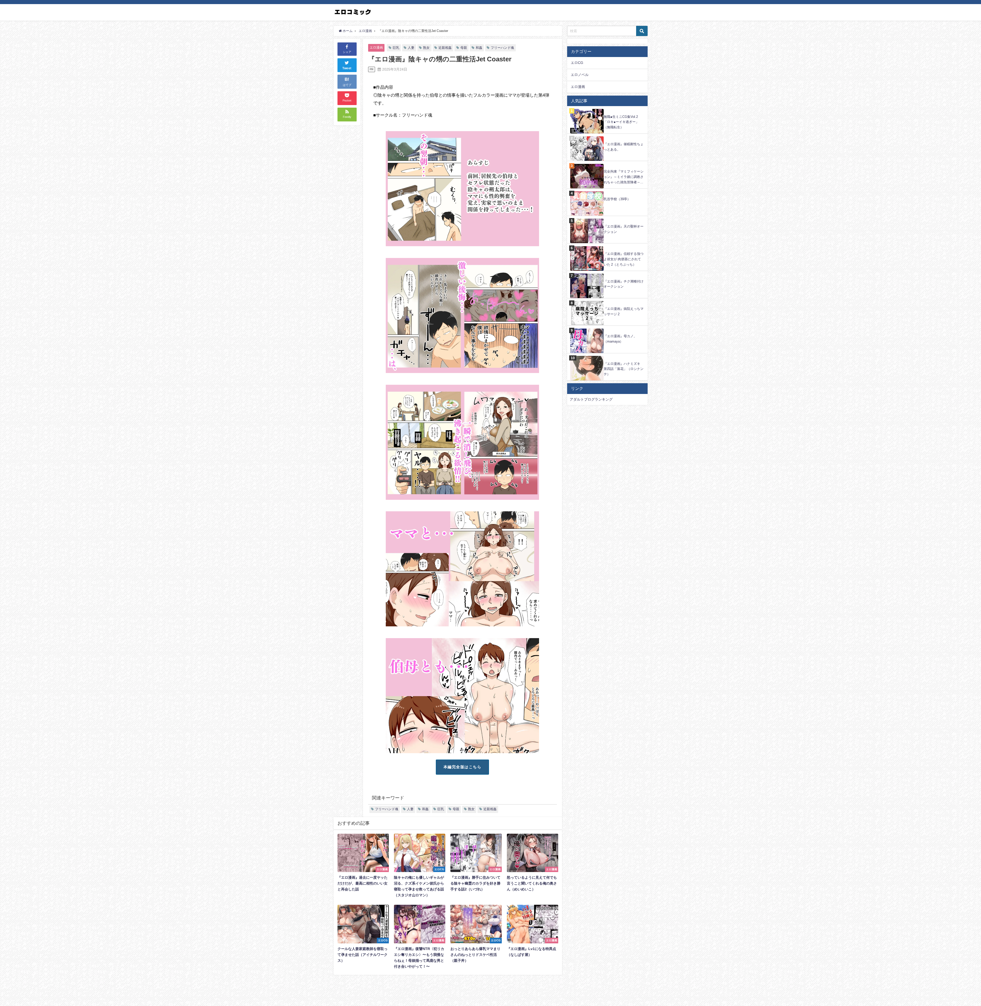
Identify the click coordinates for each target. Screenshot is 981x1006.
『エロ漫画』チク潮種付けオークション (624, 284)
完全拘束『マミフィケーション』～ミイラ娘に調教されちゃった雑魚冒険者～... (624, 177)
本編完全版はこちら (462, 767)
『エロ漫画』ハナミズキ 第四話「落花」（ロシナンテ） (624, 369)
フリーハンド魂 (502, 47)
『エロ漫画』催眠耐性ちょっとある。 (624, 146)
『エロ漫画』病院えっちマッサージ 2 (624, 311)
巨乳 (396, 47)
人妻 (411, 47)
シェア (347, 51)
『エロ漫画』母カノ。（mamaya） (620, 338)
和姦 (479, 47)
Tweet (347, 68)
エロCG (577, 62)
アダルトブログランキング (591, 399)
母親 (463, 47)
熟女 (426, 47)
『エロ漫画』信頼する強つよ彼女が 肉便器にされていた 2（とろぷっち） (624, 259)
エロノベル (580, 74)
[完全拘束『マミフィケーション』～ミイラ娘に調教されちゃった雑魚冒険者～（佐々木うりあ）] (607, 163)
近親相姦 (445, 47)
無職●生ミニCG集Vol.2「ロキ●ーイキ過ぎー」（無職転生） (621, 122)
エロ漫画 (376, 47)
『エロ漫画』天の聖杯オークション (624, 229)
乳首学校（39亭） (617, 199)
